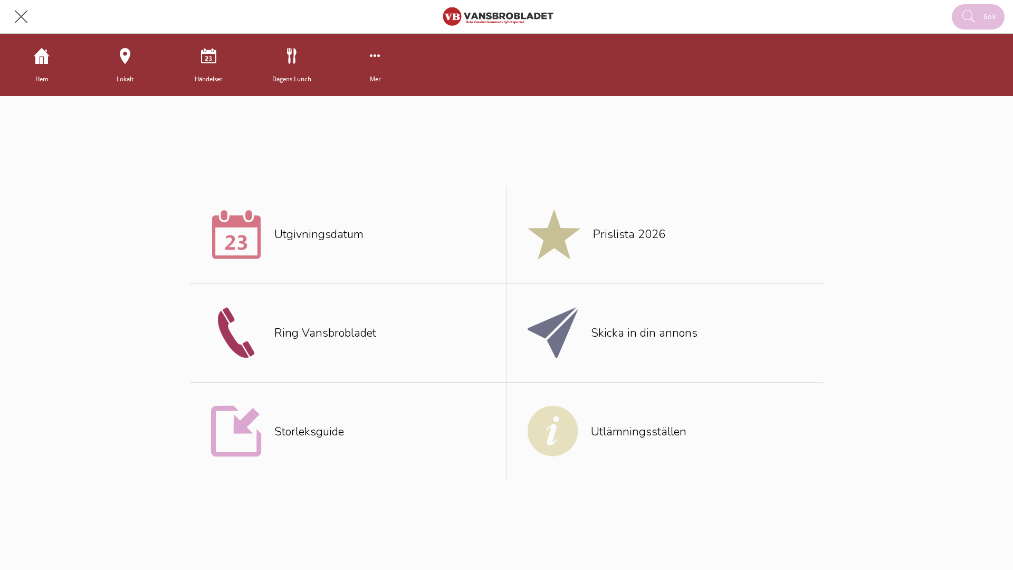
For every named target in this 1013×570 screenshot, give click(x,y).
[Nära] (21, 17)
